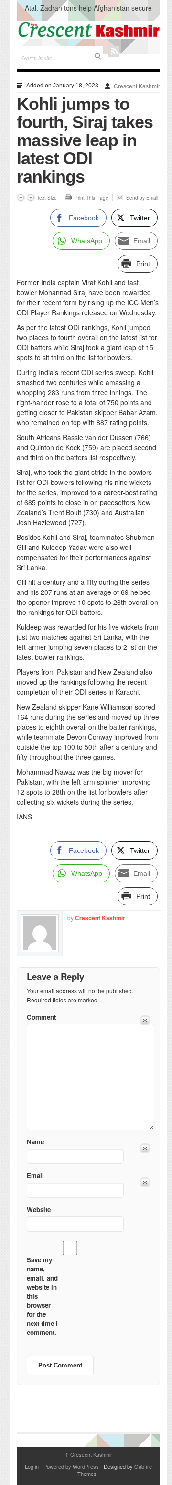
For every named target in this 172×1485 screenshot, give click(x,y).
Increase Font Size (31, 198)
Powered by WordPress (71, 1466)
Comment (41, 1017)
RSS (113, 51)
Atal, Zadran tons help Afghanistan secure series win (88, 12)
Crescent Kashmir (137, 86)
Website (39, 1209)
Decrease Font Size (21, 198)
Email (35, 1175)
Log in (32, 1466)
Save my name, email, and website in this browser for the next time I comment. (42, 1296)
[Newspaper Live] (88, 30)
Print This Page (91, 197)
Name (35, 1141)
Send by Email (142, 197)
